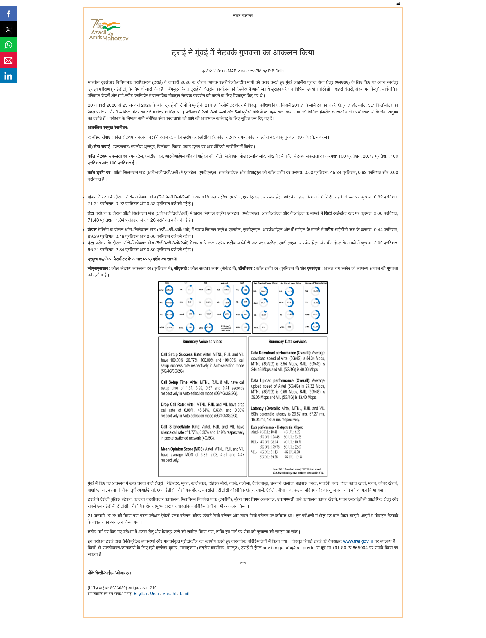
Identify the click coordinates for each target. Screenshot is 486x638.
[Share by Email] (8, 60)
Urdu (155, 593)
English (141, 593)
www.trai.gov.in (358, 541)
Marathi (169, 593)
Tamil (184, 593)
